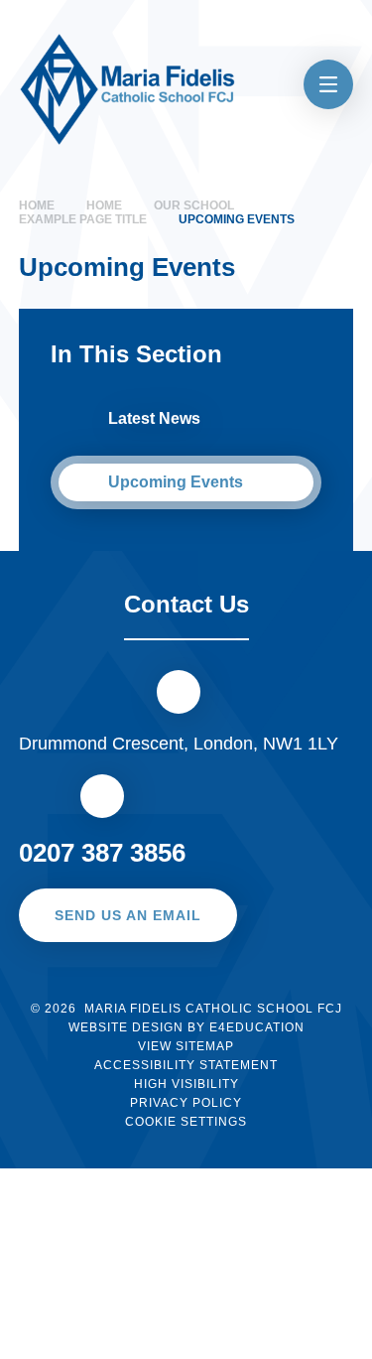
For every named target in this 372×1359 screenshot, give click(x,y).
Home (37, 205)
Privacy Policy (186, 1103)
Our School (194, 205)
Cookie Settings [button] (186, 1122)
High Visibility (186, 1084)
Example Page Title (83, 219)
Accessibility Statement (186, 1065)
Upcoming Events (237, 219)
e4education (257, 1027)
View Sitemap (186, 1046)
